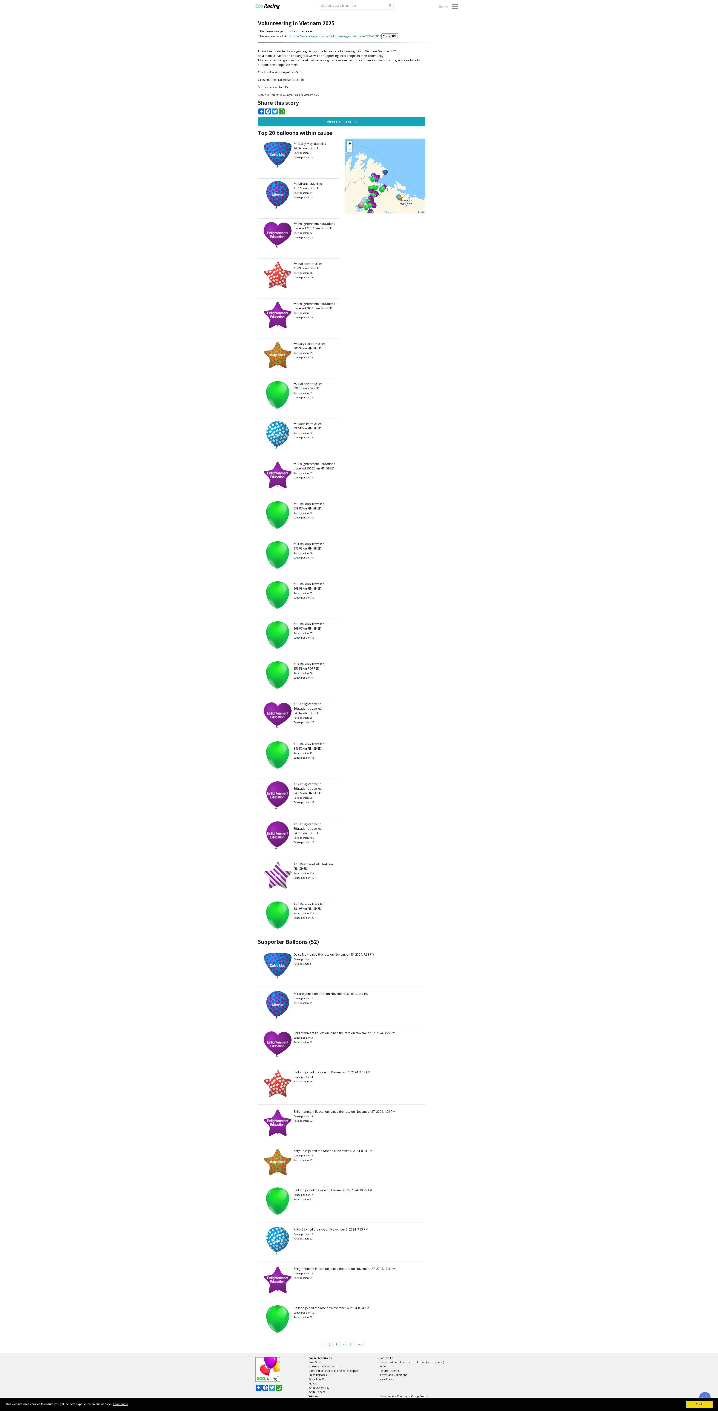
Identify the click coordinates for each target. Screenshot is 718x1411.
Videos (313, 1383)
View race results (342, 121)
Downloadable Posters (323, 1366)
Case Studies (316, 1362)
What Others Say (319, 1387)
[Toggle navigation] (455, 6)
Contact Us (386, 1358)
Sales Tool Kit (317, 1379)
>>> (359, 1345)
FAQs (383, 1366)
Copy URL (390, 36)
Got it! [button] (700, 1404)
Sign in (443, 6)
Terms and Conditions (393, 1375)
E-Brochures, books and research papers (334, 1370)
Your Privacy (387, 1379)
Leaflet (421, 211)
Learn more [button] (120, 1404)
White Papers (317, 1392)
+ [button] (350, 143)
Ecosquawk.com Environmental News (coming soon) (412, 1362)
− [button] (350, 149)
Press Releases (318, 1375)
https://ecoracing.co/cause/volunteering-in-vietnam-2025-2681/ (336, 36)
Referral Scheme (390, 1370)
